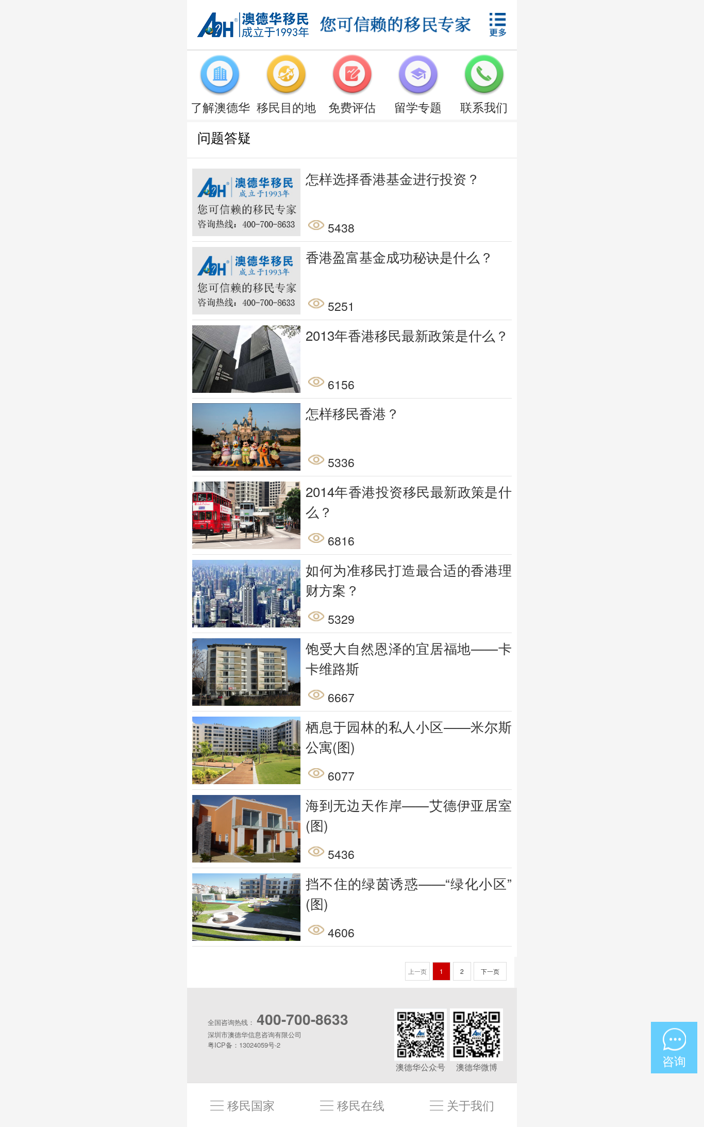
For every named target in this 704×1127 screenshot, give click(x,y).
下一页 (490, 971)
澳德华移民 (253, 24)
